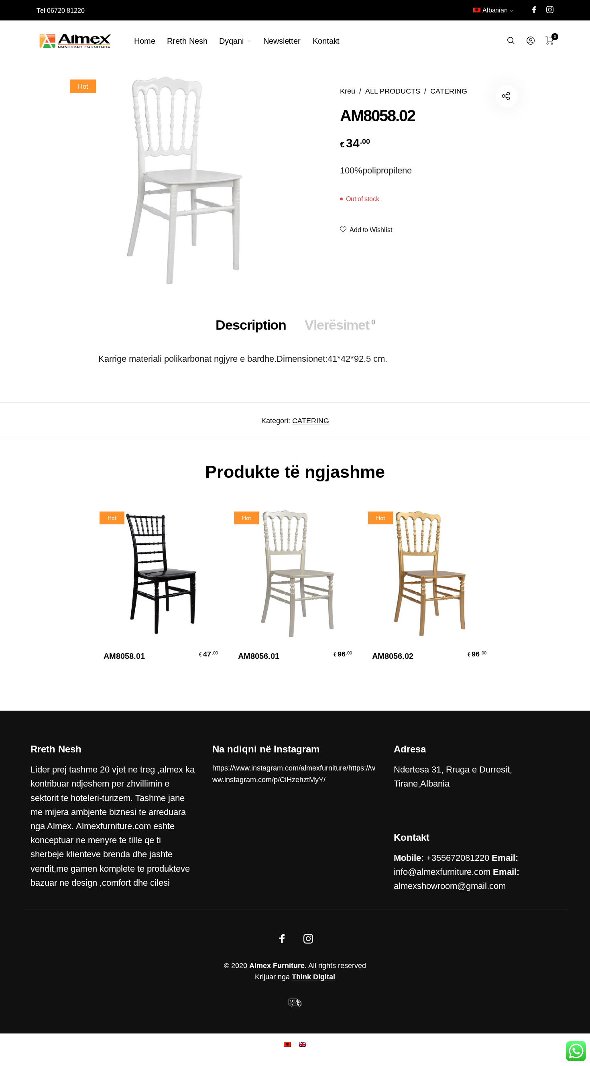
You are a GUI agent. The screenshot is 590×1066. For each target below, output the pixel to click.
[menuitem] (493, 12)
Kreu (347, 91)
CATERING (448, 91)
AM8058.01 (124, 656)
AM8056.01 (258, 656)
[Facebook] (534, 9)
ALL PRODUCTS (392, 91)
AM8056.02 (392, 656)
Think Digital (313, 977)
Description (251, 324)
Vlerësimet (340, 324)
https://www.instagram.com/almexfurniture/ (280, 768)
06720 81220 (61, 10)
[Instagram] (549, 9)
